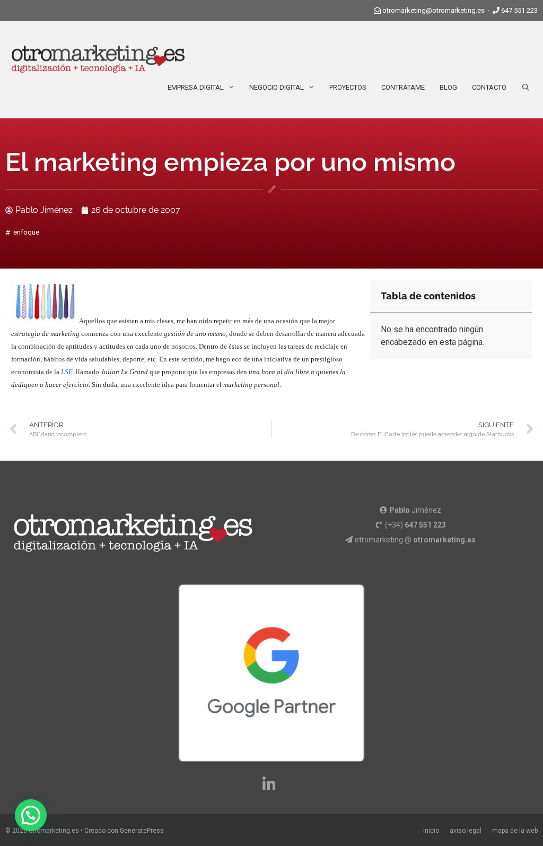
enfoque (26, 232)
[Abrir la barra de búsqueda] (526, 87)
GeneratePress (142, 830)
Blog (448, 87)
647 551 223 (519, 10)
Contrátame (403, 87)
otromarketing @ (415, 540)
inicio (431, 830)
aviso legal (465, 830)
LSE (67, 372)
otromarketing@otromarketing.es (433, 10)
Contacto (489, 87)
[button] (31, 815)
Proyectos (347, 87)
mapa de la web (515, 830)
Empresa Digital (196, 87)
